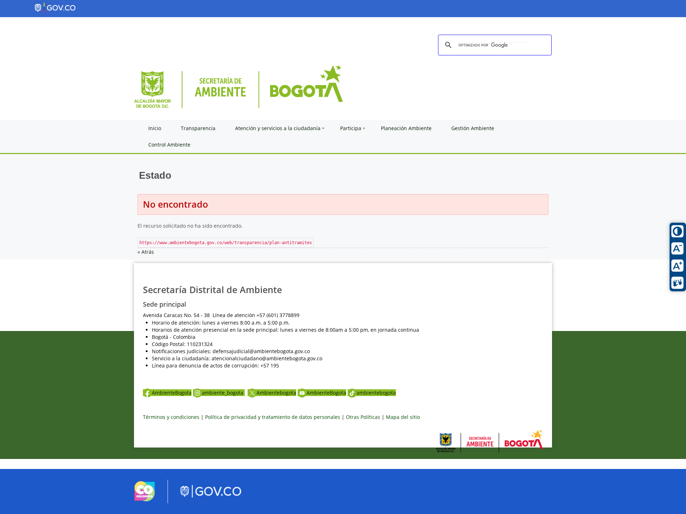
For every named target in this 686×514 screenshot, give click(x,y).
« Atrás (146, 251)
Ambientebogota (276, 392)
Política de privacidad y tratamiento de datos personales (272, 417)
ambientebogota (376, 392)
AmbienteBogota (172, 392)
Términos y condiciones (171, 417)
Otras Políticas (363, 417)
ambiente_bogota (223, 392)
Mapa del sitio (403, 417)
